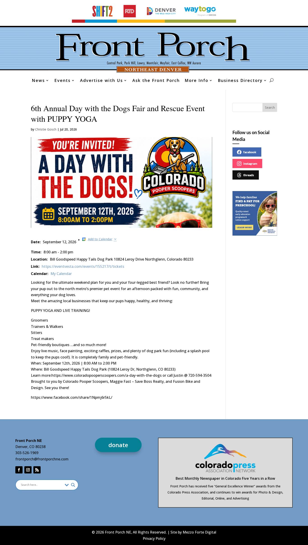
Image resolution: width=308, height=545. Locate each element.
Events (62, 81)
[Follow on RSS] (37, 469)
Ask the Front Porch (156, 81)
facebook (249, 152)
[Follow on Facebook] (19, 469)
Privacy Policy (154, 538)
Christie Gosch (45, 129)
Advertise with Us (101, 81)
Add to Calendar (100, 239)
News (38, 81)
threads (248, 175)
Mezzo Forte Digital (199, 532)
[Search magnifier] (73, 485)
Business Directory (240, 81)
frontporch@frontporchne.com (42, 459)
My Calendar (61, 273)
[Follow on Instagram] (28, 469)
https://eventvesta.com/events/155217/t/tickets (83, 266)
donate (118, 445)
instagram (250, 163)
